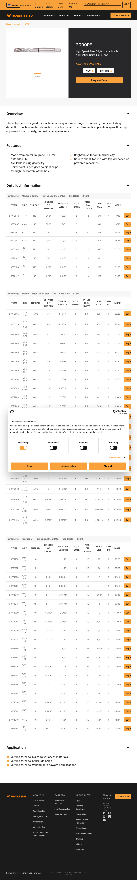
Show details (115, 457)
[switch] (53, 448)
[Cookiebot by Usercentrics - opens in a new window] (115, 412)
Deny (29, 466)
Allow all (108, 466)
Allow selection (68, 466)
